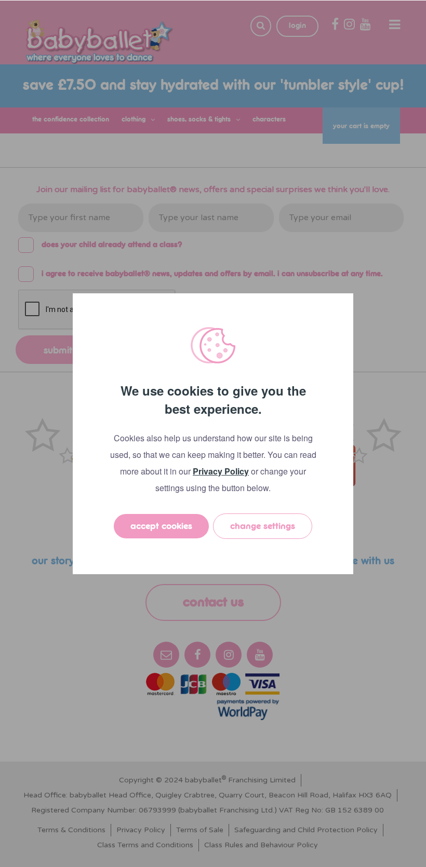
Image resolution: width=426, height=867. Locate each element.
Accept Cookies (161, 526)
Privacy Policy (221, 471)
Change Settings (262, 526)
